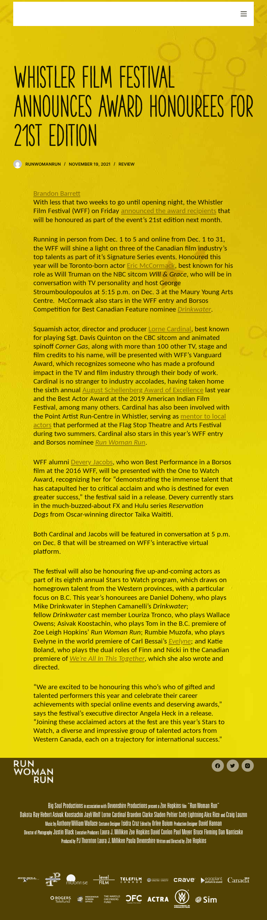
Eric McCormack (151, 266)
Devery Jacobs (92, 462)
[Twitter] (233, 766)
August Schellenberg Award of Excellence (142, 390)
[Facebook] (218, 766)
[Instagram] (248, 766)
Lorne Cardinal (169, 329)
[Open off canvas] (244, 14)
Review (127, 164)
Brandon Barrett (56, 194)
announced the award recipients (168, 211)
